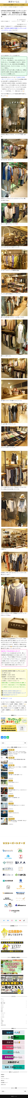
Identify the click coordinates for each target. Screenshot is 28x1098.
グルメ (2, 1005)
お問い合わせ (3, 1025)
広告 (2, 1023)
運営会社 (2, 1080)
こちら (12, 710)
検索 (25, 742)
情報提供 (2, 1074)
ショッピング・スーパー (15, 21)
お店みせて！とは (7, 698)
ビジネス (2, 1017)
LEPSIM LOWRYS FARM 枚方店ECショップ (14, 693)
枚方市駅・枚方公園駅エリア (5, 21)
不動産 (2, 1021)
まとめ (2, 1007)
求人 (2, 1019)
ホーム (2, 999)
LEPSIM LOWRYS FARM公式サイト (12, 691)
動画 (2, 1011)
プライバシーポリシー (5, 1078)
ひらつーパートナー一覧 (5, 939)
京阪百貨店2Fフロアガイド (10, 695)
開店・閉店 (3, 1003)
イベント (2, 1015)
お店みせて (23, 21)
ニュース (2, 1001)
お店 (2, 1009)
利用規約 (2, 1076)
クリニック (3, 1013)
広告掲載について (4, 1082)
